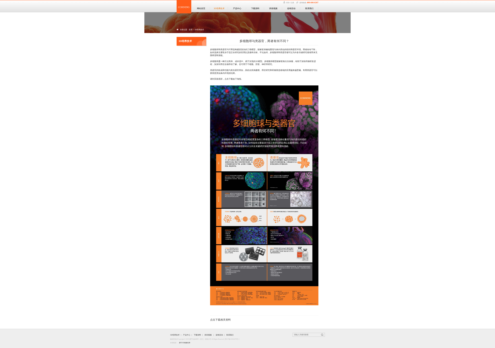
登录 (288, 3)
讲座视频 (273, 8)
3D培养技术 (219, 8)
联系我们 (309, 8)
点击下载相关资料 (220, 319)
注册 (292, 3)
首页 (190, 30)
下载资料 (255, 8)
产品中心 (237, 8)
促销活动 (291, 8)
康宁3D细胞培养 (184, 343)
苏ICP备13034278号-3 (232, 339)
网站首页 (201, 8)
